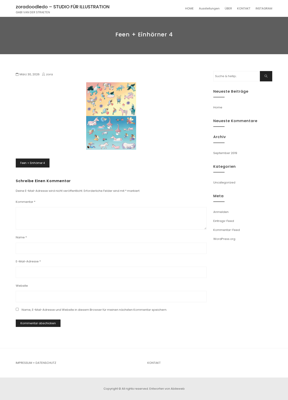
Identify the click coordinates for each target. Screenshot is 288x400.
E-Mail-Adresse (28, 261)
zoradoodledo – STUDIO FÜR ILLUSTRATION (63, 7)
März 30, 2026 (30, 74)
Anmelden (221, 212)
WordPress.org (224, 239)
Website (22, 286)
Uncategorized (224, 182)
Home (217, 107)
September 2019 (225, 153)
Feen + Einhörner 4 (32, 163)
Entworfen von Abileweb (167, 389)
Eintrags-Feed (223, 221)
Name (21, 237)
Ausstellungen (209, 8)
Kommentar (25, 202)
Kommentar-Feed (226, 230)
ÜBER (228, 8)
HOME (189, 8)
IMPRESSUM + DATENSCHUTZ (36, 363)
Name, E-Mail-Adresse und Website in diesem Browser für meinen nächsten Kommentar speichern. (94, 310)
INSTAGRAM (264, 8)
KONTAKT (243, 8)
